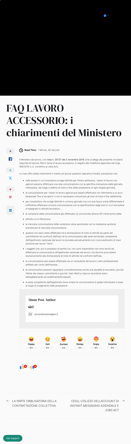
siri (31, 306)
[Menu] (123, 15)
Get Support (12, 438)
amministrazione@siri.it (46, 314)
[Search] (116, 15)
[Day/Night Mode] (107, 15)
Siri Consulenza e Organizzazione (39, 15)
